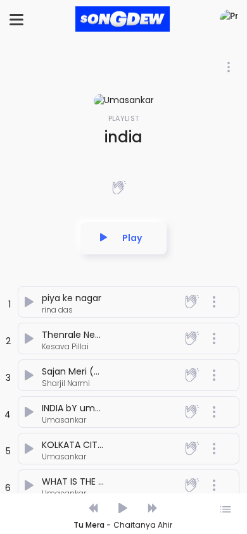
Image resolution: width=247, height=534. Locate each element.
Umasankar (64, 419)
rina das (57, 309)
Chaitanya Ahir (142, 525)
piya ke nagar (71, 298)
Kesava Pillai (65, 346)
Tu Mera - (92, 525)
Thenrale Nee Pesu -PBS (94, 334)
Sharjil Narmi (66, 383)
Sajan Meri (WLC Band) (92, 371)
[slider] (123, 495)
